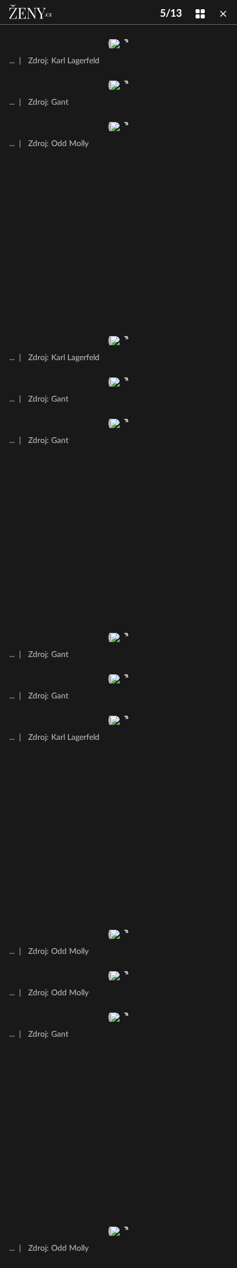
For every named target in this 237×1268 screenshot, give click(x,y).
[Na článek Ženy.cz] (31, 12)
